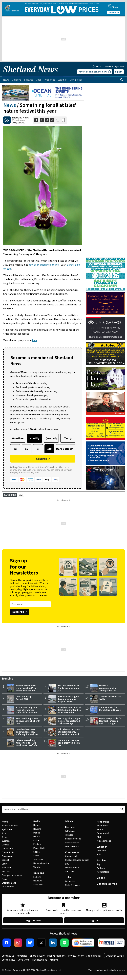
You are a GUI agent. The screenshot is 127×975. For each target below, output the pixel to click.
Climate (5, 844)
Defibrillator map (107, 883)
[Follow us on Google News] (83, 943)
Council (5, 859)
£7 (38, 448)
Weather (37, 867)
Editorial (69, 821)
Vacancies (70, 881)
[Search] (121, 79)
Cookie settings (115, 955)
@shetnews (18, 120)
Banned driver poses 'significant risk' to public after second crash (26, 689)
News (9, 105)
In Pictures (70, 831)
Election (6, 871)
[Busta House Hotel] (105, 378)
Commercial (72, 852)
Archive (101, 860)
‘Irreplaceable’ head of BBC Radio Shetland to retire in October (69, 710)
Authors (101, 868)
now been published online (43, 264)
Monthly (35, 438)
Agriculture (7, 829)
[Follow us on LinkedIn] (53, 943)
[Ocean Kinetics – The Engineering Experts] (43, 92)
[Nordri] (105, 478)
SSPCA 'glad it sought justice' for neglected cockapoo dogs (69, 721)
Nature (36, 836)
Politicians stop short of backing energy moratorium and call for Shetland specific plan (69, 734)
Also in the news (10, 825)
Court (4, 863)
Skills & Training (72, 884)
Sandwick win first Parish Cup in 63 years (110, 708)
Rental (100, 829)
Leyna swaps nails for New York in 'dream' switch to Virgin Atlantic (110, 722)
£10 (49, 448)
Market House (72, 867)
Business (6, 840)
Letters (37, 876)
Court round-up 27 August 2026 (25, 697)
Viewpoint (38, 884)
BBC (67, 863)
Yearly (68, 438)
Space (36, 851)
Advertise (22, 955)
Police (36, 840)
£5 (26, 448)
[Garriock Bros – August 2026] (105, 428)
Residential (102, 825)
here (34, 340)
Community (7, 848)
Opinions (38, 872)
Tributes (69, 834)
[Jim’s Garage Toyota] (105, 328)
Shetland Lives (72, 842)
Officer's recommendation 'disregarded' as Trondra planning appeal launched (108, 690)
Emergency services (12, 875)
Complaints (8, 959)
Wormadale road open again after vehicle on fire (69, 743)
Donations (23, 959)
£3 (15, 448)
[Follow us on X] (41, 943)
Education (6, 867)
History (37, 825)
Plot (99, 836)
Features (70, 827)
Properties (103, 821)
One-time (17, 438)
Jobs (68, 877)
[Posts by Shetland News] (7, 120)
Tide (99, 854)
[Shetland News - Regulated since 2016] (111, 943)
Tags (99, 864)
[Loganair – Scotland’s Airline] (105, 403)
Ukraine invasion (41, 863)
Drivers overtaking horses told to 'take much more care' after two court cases (27, 744)
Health (36, 821)
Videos (101, 877)
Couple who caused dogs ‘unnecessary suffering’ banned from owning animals (28, 733)
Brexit (4, 836)
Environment (8, 886)
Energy (5, 878)
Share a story (37, 955)
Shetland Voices (73, 838)
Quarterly (51, 438)
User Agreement (56, 955)
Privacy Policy (76, 955)
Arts (4, 833)
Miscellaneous (104, 840)
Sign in (118, 71)
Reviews (37, 880)
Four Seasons (72, 846)
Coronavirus (8, 856)
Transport (38, 859)
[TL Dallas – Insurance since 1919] (105, 453)
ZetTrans (69, 871)
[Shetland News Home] (30, 74)
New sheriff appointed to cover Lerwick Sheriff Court (28, 721)
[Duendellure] (105, 303)
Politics (37, 844)
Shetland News (20, 117)
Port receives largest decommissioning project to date (68, 699)
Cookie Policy (93, 955)
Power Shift (39, 847)
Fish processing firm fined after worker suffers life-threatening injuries (28, 711)
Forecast (101, 850)
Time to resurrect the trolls (110, 697)
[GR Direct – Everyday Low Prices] (63, 9)
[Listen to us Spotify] (64, 943)
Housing (37, 828)
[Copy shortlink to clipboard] (52, 120)
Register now (33, 920)
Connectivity (8, 852)
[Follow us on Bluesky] (30, 943)
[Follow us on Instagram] (18, 943)
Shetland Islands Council (77, 859)
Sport (36, 855)
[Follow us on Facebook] (6, 943)
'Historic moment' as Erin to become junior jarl (69, 688)
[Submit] (121, 809)
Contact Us (8, 955)
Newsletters (103, 871)
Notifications (39, 959)
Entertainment (9, 882)
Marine (36, 832)
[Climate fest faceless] (105, 258)
